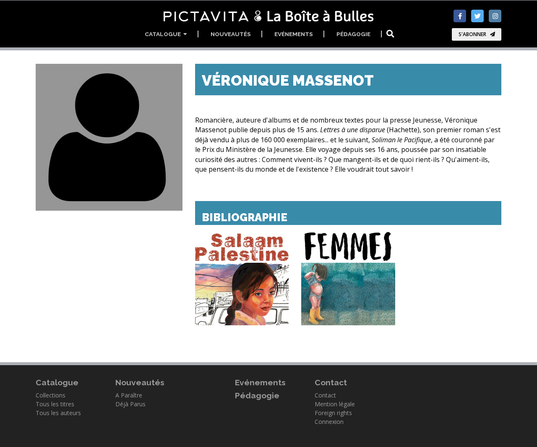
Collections (50, 395)
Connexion (329, 422)
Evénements (293, 34)
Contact (325, 395)
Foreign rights (333, 413)
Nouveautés (231, 34)
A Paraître (128, 395)
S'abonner (472, 34)
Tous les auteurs (58, 413)
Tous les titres (55, 404)
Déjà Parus (130, 404)
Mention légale (335, 404)
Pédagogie (353, 34)
